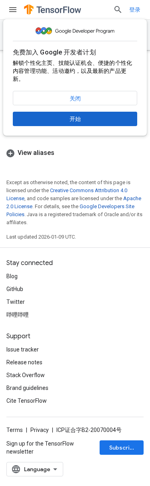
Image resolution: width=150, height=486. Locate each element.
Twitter (15, 302)
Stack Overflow (25, 375)
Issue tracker (22, 349)
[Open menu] (13, 9)
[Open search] (118, 9)
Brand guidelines (27, 388)
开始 (75, 119)
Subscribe (123, 447)
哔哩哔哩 (17, 314)
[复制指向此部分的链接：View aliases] (62, 153)
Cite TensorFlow (26, 401)
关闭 (75, 98)
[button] (75, 153)
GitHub (14, 289)
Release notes (24, 362)
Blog (12, 276)
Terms (14, 430)
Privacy (39, 430)
